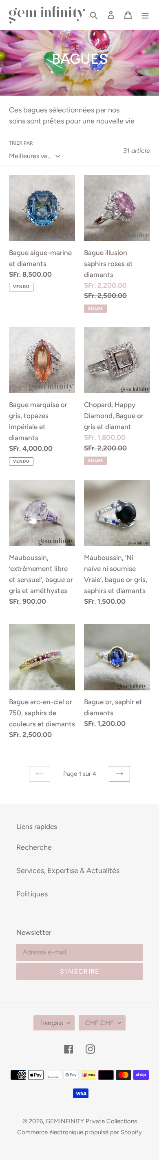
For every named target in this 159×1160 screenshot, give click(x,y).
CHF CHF (99, 1023)
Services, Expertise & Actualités (67, 870)
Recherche (34, 847)
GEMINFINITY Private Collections (91, 1121)
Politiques (32, 893)
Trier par (21, 143)
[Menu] (145, 15)
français (51, 1023)
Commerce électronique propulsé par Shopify (79, 1132)
